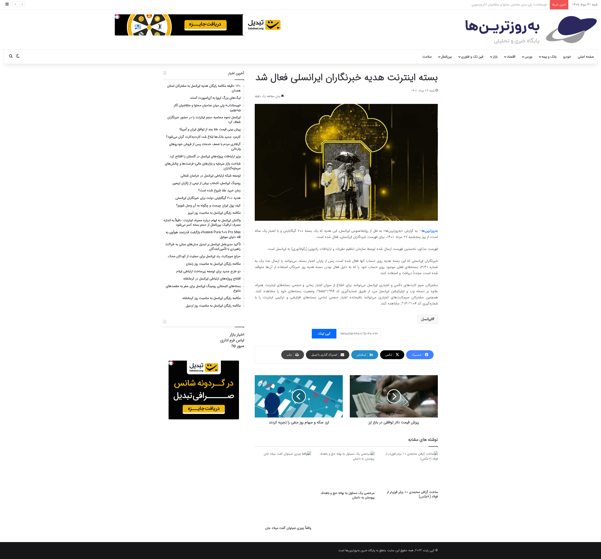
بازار (495, 56)
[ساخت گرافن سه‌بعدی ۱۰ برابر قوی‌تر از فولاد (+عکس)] (409, 469)
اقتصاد (511, 56)
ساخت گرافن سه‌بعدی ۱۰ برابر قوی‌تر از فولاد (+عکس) (412, 494)
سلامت (427, 56)
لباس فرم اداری (232, 340)
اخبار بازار (237, 334)
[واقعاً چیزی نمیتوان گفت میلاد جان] (283, 487)
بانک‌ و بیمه (549, 56)
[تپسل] (117, 16)
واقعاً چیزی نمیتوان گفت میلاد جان (288, 528)
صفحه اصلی (586, 56)
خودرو (567, 56)
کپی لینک (324, 333)
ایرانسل (426, 319)
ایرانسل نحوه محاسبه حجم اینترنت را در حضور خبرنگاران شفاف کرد (506, 4)
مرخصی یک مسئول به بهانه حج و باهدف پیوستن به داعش (347, 495)
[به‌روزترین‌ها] (531, 30)
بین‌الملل (446, 56)
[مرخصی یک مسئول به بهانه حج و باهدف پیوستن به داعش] (346, 469)
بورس (528, 56)
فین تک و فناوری (472, 56)
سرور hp (238, 346)
